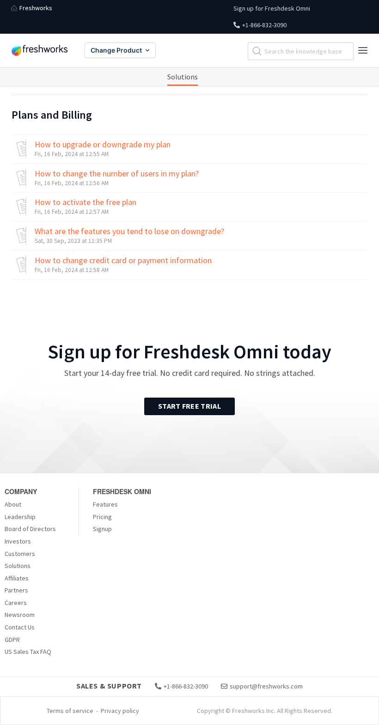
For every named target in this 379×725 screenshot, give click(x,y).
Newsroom (20, 614)
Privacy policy (120, 711)
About (13, 504)
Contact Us (20, 627)
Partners (16, 590)
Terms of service (70, 711)
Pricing (102, 517)
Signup (102, 529)
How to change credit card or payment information (123, 260)
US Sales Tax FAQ (28, 651)
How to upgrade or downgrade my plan (103, 144)
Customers (20, 554)
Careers (16, 602)
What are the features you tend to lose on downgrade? (129, 231)
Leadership (20, 517)
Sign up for (271, 8)
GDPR (12, 639)
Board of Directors (30, 529)
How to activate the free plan (85, 202)
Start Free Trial (189, 406)
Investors (18, 541)
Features (105, 504)
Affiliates (17, 578)
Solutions (182, 76)
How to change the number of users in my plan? (117, 174)
